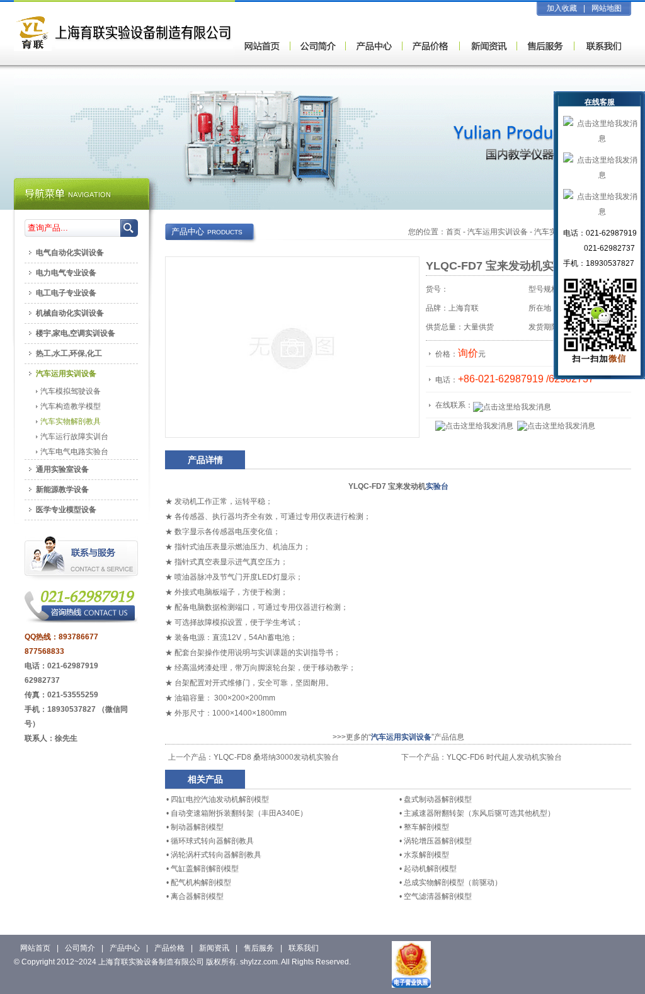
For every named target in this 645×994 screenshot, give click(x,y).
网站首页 (35, 948)
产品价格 (169, 948)
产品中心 (125, 948)
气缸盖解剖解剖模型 (205, 868)
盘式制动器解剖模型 (438, 799)
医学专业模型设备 (66, 509)
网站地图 (606, 8)
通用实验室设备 (62, 469)
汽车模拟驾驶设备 (70, 391)
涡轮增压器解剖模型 (438, 841)
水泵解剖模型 (426, 854)
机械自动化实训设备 (70, 313)
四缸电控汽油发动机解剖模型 (220, 799)
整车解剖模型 (426, 827)
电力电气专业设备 (66, 272)
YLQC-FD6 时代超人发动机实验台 (504, 757)
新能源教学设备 (62, 489)
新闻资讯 (214, 948)
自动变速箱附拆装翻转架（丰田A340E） (239, 813)
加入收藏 (562, 8)
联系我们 (303, 948)
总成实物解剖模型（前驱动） (453, 882)
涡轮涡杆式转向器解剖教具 (216, 854)
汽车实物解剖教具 (70, 421)
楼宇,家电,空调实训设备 (75, 333)
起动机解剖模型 (430, 868)
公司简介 (80, 948)
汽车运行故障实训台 (74, 436)
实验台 (437, 486)
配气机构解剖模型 (201, 882)
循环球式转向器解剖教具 (212, 841)
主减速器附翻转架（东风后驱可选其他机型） (479, 813)
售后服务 (259, 948)
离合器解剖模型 (197, 896)
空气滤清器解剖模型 (438, 896)
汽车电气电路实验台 (74, 451)
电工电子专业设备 (66, 292)
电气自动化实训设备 (70, 252)
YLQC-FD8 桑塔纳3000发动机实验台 (276, 757)
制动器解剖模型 (197, 827)
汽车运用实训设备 (497, 231)
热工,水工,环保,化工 (69, 353)
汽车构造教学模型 (70, 406)
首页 (453, 231)
